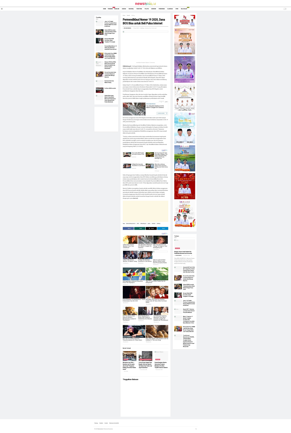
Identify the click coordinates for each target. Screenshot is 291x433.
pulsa (149, 223)
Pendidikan (162, 8)
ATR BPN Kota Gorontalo (145, 359)
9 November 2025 (158, 369)
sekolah (153, 223)
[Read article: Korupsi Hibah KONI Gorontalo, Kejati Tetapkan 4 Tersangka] (99, 40)
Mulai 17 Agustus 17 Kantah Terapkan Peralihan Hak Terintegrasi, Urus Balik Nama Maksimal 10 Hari (188, 320)
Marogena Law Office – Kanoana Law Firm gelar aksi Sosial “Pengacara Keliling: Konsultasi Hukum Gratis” (129, 366)
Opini (177, 8)
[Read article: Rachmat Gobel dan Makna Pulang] (99, 83)
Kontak (106, 423)
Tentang (96, 423)
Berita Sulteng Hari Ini (130, 223)
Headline (116, 8)
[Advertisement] (141, 211)
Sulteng (133, 15)
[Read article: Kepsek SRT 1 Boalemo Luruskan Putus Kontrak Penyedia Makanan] (178, 311)
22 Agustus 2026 (186, 255)
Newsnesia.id (100, 429)
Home (104, 8)
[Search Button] (289, 9)
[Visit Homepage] (145, 3)
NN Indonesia (127, 28)
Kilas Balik (184, 8)
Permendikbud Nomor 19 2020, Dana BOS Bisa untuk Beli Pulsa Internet (111, 47)
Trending (110, 8)
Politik (147, 8)
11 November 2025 (143, 369)
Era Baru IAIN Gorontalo (110, 88)
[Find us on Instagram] (192, 429)
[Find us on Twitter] (196, 429)
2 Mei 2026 (125, 371)
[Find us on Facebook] (190, 429)
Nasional (131, 8)
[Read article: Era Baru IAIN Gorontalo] (99, 90)
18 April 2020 (136, 28)
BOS (138, 223)
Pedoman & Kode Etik (114, 423)
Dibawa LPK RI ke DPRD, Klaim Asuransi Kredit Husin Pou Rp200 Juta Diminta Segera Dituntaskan (110, 65)
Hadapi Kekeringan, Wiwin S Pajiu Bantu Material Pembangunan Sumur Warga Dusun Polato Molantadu (110, 99)
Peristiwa (139, 8)
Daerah (124, 8)
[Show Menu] (2, 8)
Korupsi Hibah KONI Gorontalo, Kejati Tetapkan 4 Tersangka (110, 40)
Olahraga (170, 8)
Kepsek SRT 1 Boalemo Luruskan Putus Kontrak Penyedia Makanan (188, 311)
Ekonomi (153, 8)
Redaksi (101, 423)
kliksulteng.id (143, 223)
